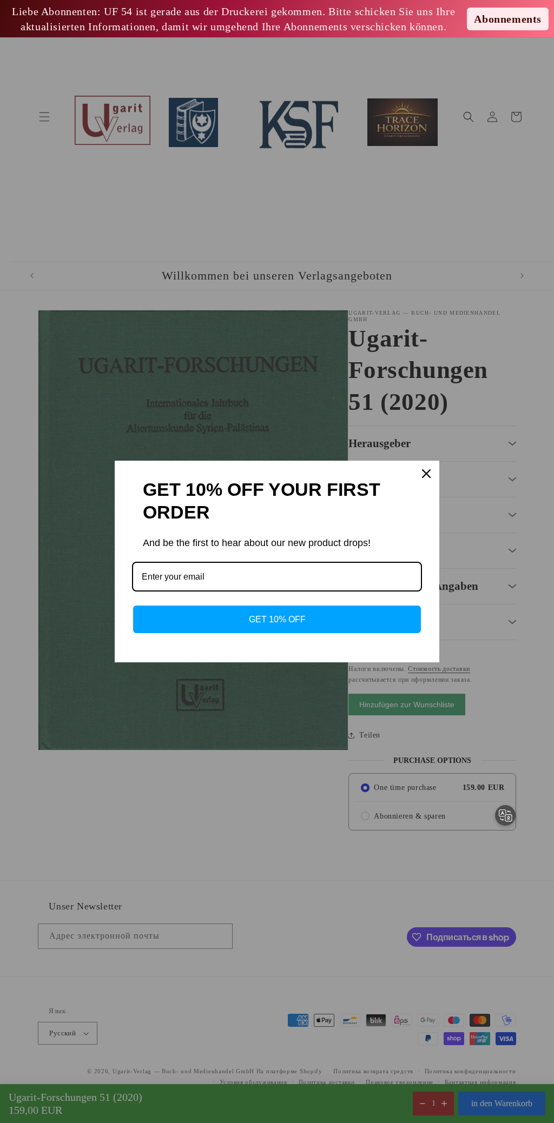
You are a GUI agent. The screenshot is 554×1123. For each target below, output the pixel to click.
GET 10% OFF (277, 619)
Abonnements (508, 19)
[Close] (426, 474)
